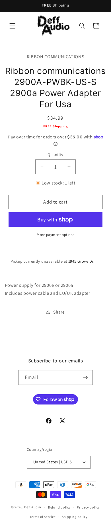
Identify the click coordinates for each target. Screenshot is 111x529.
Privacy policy (88, 507)
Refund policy (59, 507)
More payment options (55, 234)
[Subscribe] (85, 377)
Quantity (55, 154)
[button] (12, 26)
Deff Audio (32, 507)
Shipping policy (75, 517)
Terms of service (43, 517)
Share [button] (59, 312)
